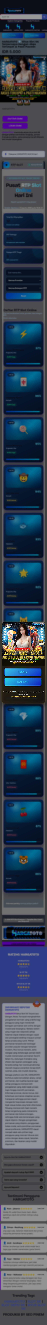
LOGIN (22, 672)
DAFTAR (22, 681)
